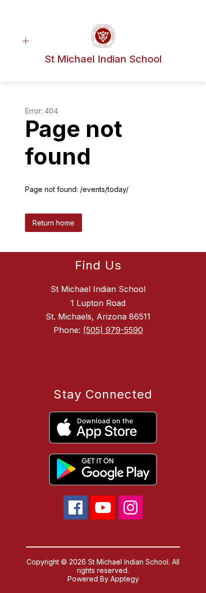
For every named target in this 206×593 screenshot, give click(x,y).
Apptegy (124, 578)
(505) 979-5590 (113, 330)
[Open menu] (26, 41)
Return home (53, 222)
